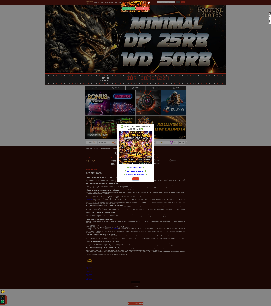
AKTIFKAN (129, 8)
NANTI (142, 8)
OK (135, 179)
